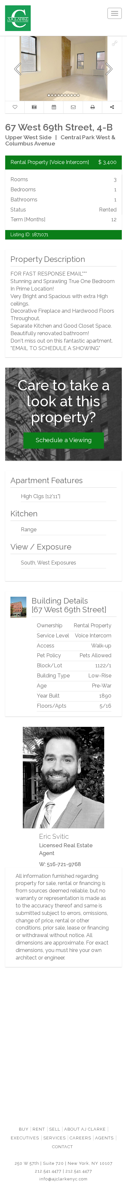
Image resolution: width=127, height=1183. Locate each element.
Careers (80, 1137)
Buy (24, 1129)
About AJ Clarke (85, 1129)
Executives (25, 1137)
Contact (62, 1146)
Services (54, 1137)
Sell (54, 1129)
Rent (39, 1129)
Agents (104, 1137)
